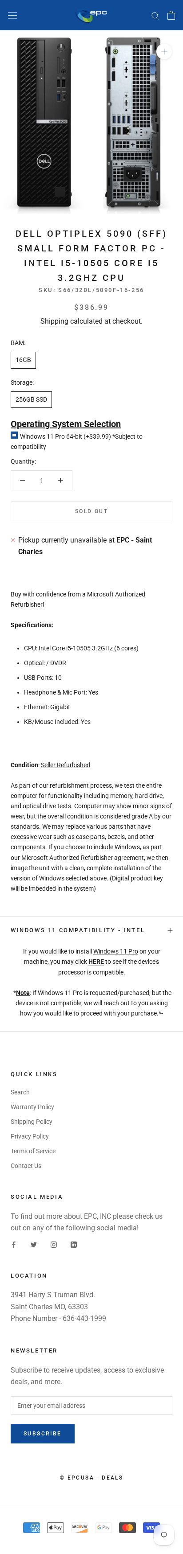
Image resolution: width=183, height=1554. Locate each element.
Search (20, 1092)
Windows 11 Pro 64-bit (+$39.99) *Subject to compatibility (77, 441)
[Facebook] (14, 1244)
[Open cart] (171, 15)
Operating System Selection (66, 424)
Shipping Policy (31, 1121)
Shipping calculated (71, 321)
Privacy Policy (30, 1136)
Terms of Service (33, 1151)
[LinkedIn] (74, 1244)
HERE (96, 961)
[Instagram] (54, 1244)
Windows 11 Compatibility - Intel (78, 930)
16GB (23, 359)
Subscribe (43, 1434)
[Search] (155, 15)
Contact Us (26, 1165)
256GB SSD (31, 399)
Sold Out (91, 511)
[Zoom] (164, 51)
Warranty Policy (32, 1106)
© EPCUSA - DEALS (91, 1478)
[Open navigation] (12, 15)
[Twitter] (34, 1244)
